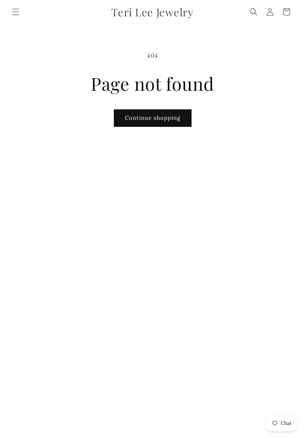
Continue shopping (152, 117)
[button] (15, 12)
